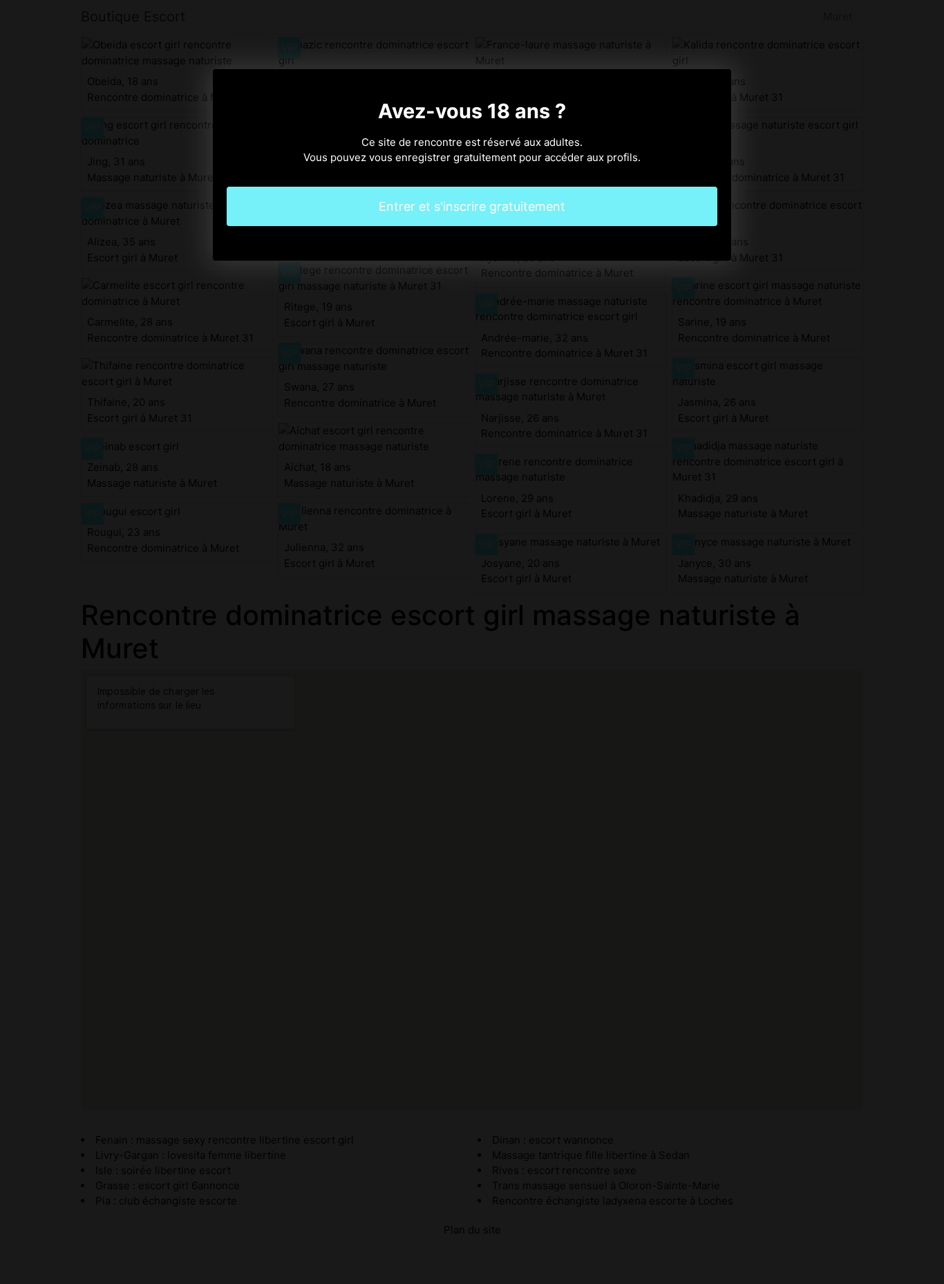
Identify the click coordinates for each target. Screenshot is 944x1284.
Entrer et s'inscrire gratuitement (472, 206)
